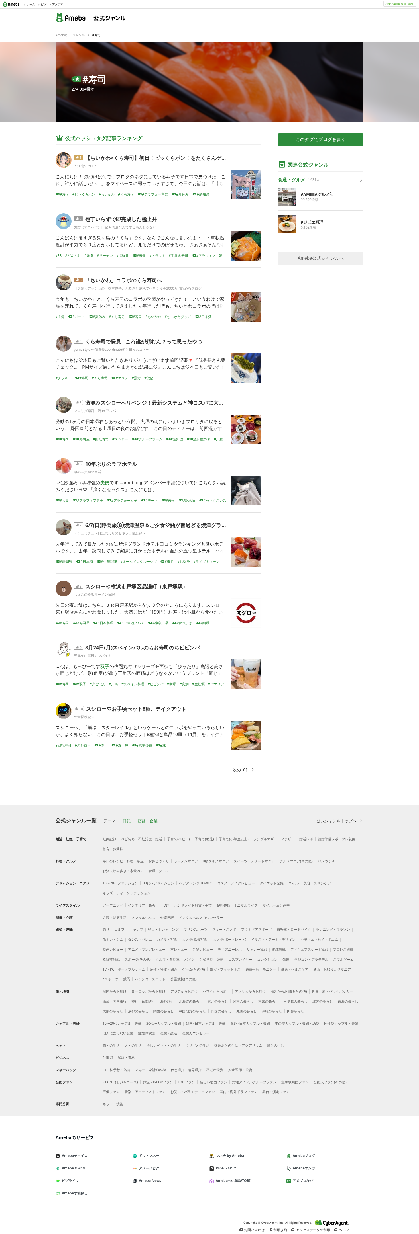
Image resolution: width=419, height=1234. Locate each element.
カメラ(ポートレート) (229, 939)
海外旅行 (167, 1001)
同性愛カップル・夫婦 (341, 1023)
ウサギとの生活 (198, 1045)
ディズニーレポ (230, 949)
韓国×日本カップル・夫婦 (205, 1023)
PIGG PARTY (226, 1168)
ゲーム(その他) (193, 969)
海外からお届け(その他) (288, 991)
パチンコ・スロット (150, 979)
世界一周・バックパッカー (332, 991)
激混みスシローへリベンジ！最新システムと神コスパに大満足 (157, 402)
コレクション (267, 959)
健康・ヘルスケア (294, 969)
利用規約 (280, 1230)
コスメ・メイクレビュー (236, 883)
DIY (166, 905)
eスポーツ (110, 979)
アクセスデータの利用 (313, 1230)
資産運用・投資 (240, 1069)
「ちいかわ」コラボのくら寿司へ (123, 280)
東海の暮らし (348, 1001)
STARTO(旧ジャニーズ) (120, 1082)
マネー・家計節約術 (150, 1069)
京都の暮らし (138, 1011)
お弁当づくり (159, 861)
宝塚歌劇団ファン (295, 1082)
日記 (127, 821)
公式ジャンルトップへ (337, 820)
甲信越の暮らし (296, 1001)
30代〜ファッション (158, 883)
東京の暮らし (268, 1001)
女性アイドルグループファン (254, 1082)
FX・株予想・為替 (116, 1069)
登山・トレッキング (163, 929)
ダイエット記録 (272, 883)
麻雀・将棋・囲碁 (163, 969)
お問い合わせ (254, 1230)
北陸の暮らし (322, 1001)
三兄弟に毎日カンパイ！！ (94, 655)
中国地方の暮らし (192, 1011)
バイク (189, 959)
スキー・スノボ (224, 929)
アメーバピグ (149, 1168)
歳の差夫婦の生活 (87, 472)
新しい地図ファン (213, 1082)
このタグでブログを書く (321, 139)
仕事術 (108, 1057)
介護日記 (167, 917)
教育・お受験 (113, 848)
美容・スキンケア (317, 883)
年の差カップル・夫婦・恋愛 (297, 1023)
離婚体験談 (146, 1033)
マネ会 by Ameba (230, 1155)
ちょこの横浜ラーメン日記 (94, 594)
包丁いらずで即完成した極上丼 (121, 219)
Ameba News (150, 1180)
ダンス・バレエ (140, 939)
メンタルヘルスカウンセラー (201, 917)
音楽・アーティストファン (145, 1091)
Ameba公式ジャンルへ (321, 258)
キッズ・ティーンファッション (126, 893)
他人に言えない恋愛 (118, 1033)
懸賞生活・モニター (260, 969)
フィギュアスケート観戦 (309, 949)
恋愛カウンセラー (196, 1033)
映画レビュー (113, 949)
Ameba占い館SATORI (233, 1180)
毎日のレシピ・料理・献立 (123, 861)
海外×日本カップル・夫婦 (250, 1023)
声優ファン (111, 1091)
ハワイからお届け (216, 991)
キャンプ (136, 929)
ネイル (293, 883)
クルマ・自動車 (168, 959)
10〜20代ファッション (120, 883)
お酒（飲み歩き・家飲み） (123, 870)
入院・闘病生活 (115, 917)
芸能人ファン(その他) (330, 1082)
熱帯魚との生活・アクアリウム (238, 1045)
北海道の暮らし (191, 1001)
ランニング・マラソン (333, 929)
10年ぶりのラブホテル (111, 463)
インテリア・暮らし (143, 905)
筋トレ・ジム (113, 939)
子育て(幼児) (204, 839)
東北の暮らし (218, 1001)
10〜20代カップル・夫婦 (122, 1023)
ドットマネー (149, 1155)
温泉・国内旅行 (115, 1001)
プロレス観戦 (343, 949)
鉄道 (285, 959)
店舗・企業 (148, 821)
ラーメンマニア (186, 861)
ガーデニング (113, 905)
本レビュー (179, 949)
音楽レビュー (202, 949)
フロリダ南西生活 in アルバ (95, 410)
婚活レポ (306, 839)
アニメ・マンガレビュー (147, 949)
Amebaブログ (304, 1155)
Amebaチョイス (75, 1155)
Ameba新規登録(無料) (399, 3)
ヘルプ (344, 1230)
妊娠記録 (109, 839)
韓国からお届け (115, 991)
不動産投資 (214, 1069)
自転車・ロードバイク (294, 929)
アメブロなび (303, 1180)
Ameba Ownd (73, 1168)
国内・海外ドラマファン (238, 1091)
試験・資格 (126, 1057)
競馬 (126, 979)
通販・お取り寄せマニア (332, 969)
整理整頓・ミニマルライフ (237, 905)
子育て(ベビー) (178, 839)
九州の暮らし (246, 1011)
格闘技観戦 (111, 959)
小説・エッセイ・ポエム (319, 939)
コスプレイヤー (240, 959)
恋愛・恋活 (168, 1033)
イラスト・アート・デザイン (273, 939)
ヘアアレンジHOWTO (195, 883)
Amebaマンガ (304, 1168)
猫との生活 (111, 1045)
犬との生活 (133, 1045)
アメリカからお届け (250, 991)
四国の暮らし (221, 1011)
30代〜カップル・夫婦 (163, 1023)
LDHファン (186, 1082)
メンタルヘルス (143, 917)
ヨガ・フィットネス (225, 969)
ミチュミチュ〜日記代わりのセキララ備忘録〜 (110, 533)
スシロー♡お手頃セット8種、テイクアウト (136, 708)
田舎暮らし (295, 1011)
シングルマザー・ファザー (273, 839)
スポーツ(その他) (138, 959)
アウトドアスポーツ (256, 929)
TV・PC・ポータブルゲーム (124, 969)
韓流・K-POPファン (158, 1082)
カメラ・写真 (167, 939)
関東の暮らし (243, 1001)
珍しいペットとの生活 (164, 1045)
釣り (106, 929)
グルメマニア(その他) (296, 861)
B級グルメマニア (216, 861)
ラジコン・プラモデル (311, 959)
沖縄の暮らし (272, 1011)
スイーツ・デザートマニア (254, 861)
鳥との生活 (275, 1045)
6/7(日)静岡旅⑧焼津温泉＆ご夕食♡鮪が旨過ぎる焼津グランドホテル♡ (168, 525)
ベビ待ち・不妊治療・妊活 (141, 839)
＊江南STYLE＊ (85, 165)
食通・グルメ (159, 870)
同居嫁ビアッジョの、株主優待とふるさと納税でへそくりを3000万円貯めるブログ (138, 288)
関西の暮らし (163, 1011)
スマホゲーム (343, 959)
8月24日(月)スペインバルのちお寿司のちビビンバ (142, 647)
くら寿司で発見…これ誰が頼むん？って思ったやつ (143, 341)
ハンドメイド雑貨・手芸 (193, 905)
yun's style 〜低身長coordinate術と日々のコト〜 (111, 349)
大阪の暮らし (113, 1011)
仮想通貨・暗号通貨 (186, 1069)
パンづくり (326, 861)
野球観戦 (279, 949)
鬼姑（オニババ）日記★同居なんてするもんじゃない (115, 227)
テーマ (109, 821)
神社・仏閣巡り (143, 1001)
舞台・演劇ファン (276, 1091)
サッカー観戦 (257, 949)
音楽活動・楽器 (211, 959)
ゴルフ (119, 929)
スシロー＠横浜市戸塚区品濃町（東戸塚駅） (136, 586)
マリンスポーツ (196, 929)
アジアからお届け (184, 991)
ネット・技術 (113, 1104)
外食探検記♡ (84, 716)
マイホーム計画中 (276, 905)
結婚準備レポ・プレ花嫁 (336, 839)
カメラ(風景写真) (195, 939)
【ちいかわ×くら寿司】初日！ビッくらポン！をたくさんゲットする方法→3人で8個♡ (184, 157)
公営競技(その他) (183, 979)
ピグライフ (70, 1180)
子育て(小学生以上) (234, 839)
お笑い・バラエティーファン (192, 1091)
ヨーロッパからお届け (148, 991)
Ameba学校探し (75, 1193)
